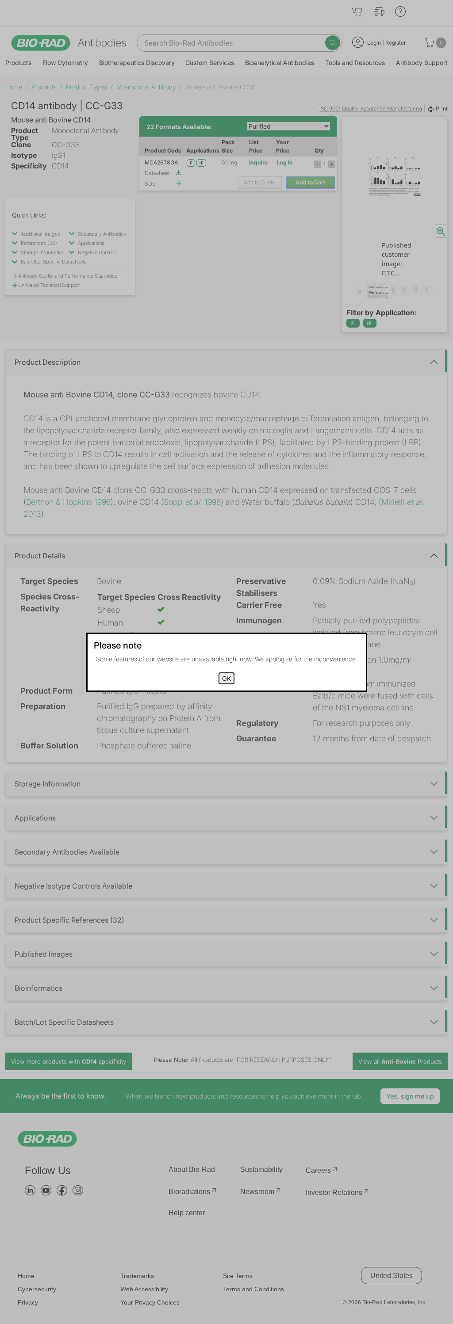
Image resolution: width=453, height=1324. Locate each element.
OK (226, 678)
